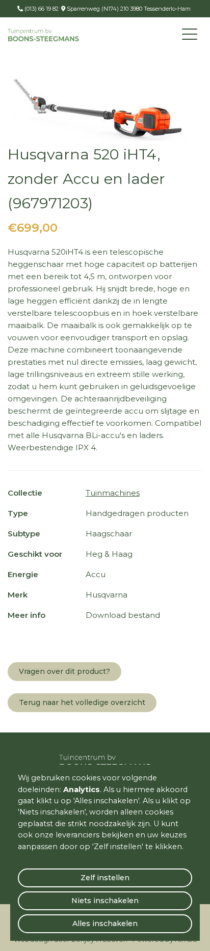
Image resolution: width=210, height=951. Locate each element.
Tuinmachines (113, 493)
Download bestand (123, 615)
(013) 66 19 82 (41, 8)
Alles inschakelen (105, 923)
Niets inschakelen (105, 900)
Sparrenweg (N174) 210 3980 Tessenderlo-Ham (128, 8)
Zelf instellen (105, 877)
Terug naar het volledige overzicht (82, 702)
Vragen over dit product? (64, 671)
